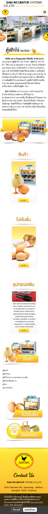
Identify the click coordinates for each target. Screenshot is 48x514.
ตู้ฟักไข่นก (6, 374)
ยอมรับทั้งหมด (30, 510)
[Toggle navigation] (44, 12)
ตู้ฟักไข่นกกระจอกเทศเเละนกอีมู (15, 377)
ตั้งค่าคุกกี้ (16, 510)
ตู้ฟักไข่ (5, 370)
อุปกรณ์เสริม (7, 388)
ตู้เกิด (5, 384)
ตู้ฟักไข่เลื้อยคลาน (10, 381)
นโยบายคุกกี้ (18, 505)
